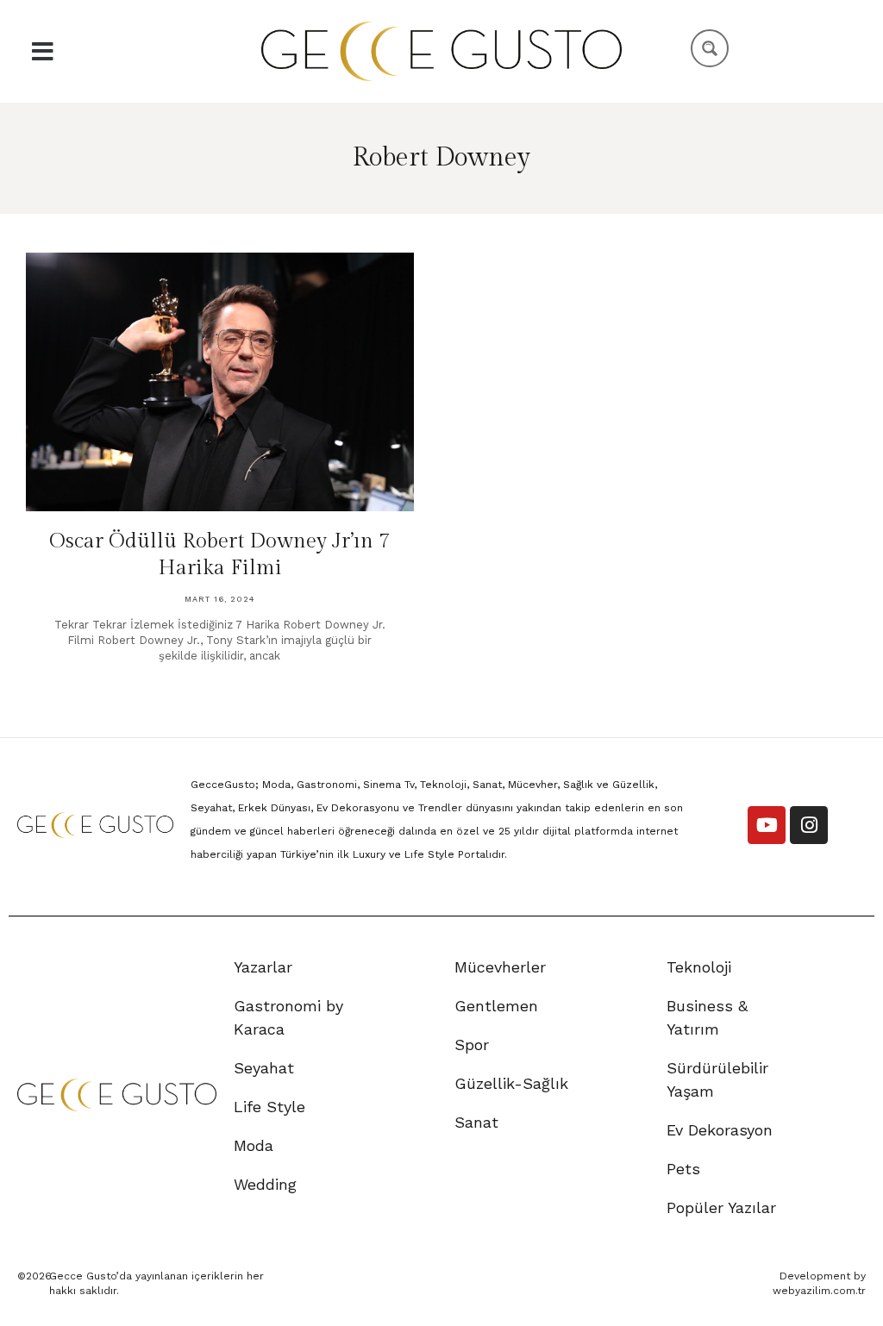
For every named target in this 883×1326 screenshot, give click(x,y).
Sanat (476, 1122)
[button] (42, 52)
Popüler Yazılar (721, 1207)
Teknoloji (699, 967)
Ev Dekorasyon (720, 1130)
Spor (471, 1044)
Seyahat (264, 1068)
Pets (683, 1169)
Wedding (265, 1184)
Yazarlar (263, 967)
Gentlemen (496, 1006)
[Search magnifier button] (710, 48)
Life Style (269, 1107)
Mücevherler (500, 967)
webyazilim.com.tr (819, 1291)
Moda (253, 1145)
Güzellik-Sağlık (511, 1083)
